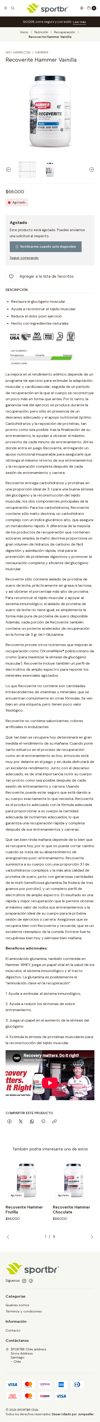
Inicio (24, 32)
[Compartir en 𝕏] (21, 1122)
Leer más (75, 22)
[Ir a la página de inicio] (47, 8)
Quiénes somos (17, 1305)
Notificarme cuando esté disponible (48, 246)
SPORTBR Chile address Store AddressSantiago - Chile (28, 1355)
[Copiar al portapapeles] (54, 1122)
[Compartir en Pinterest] (43, 1122)
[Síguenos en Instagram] (24, 1281)
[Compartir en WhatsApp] (32, 1122)
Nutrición (41, 32)
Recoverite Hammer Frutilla (24, 1209)
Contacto (13, 1330)
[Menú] (5, 8)
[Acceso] (81, 8)
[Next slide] (90, 169)
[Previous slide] (9, 169)
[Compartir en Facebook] (9, 1122)
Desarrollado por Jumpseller (73, 1414)
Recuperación (64, 32)
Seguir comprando (24, 258)
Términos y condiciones (24, 1311)
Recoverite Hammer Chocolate (71, 1209)
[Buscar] (12, 8)
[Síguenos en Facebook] (31, 1281)
